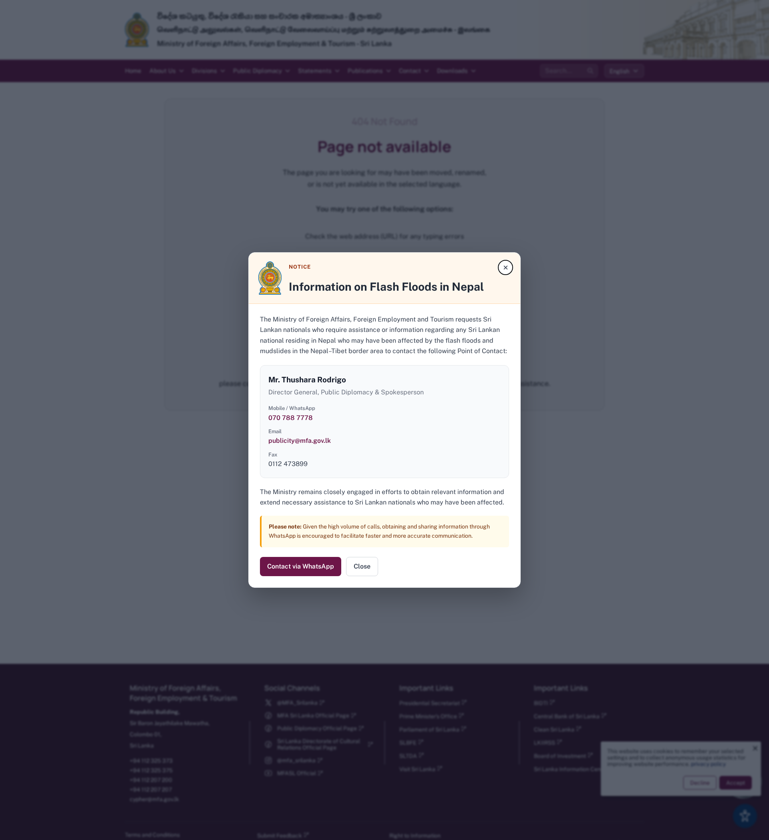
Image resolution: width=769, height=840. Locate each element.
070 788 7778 (290, 418)
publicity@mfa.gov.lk (299, 440)
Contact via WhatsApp (300, 566)
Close (362, 566)
